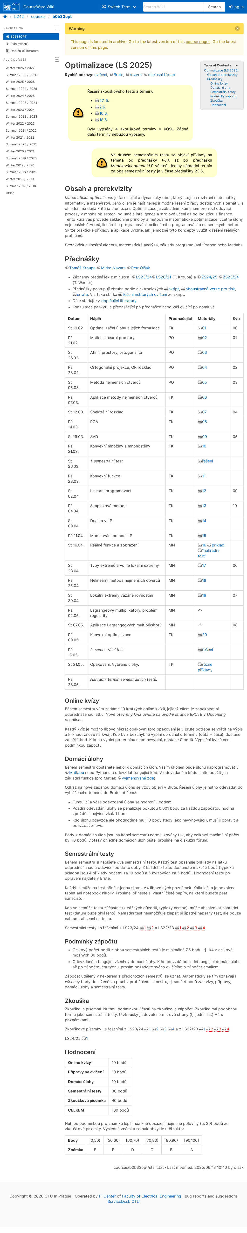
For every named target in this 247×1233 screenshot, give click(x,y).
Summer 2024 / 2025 (21, 89)
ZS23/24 (231, 277)
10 (204, 446)
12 (204, 490)
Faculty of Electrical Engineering (151, 1196)
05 (204, 382)
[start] (6, 16)
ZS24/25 (209, 277)
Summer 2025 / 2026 (21, 75)
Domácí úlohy (220, 87)
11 (204, 476)
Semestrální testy (223, 92)
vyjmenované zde (138, 778)
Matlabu (76, 772)
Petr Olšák (140, 267)
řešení (207, 461)
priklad (218, 545)
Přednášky (214, 79)
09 (204, 436)
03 (204, 352)
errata (82, 294)
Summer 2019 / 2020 (21, 158)
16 (204, 545)
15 (204, 535)
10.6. (103, 113)
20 (204, 634)
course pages (198, 41)
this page (98, 47)
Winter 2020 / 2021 (20, 151)
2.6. (102, 107)
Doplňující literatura (25, 51)
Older (10, 193)
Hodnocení (218, 105)
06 (204, 397)
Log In (238, 6)
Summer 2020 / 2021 (21, 144)
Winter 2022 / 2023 (20, 123)
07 (204, 412)
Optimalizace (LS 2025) (221, 70)
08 (204, 421)
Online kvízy (219, 83)
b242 (19, 16)
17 (204, 565)
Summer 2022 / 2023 (21, 116)
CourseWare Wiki (38, 6)
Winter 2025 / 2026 (20, 82)
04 (204, 367)
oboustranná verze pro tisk (210, 288)
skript (174, 288)
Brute (118, 74)
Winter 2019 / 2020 (20, 165)
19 (204, 595)
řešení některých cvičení (145, 294)
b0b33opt (62, 16)
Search (214, 6)
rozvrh (136, 74)
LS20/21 (163, 277)
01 (204, 328)
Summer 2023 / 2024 (21, 103)
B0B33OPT (19, 36)
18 (204, 580)
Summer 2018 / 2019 (21, 172)
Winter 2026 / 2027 (20, 68)
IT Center (107, 1196)
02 (204, 337)
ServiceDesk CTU (124, 1201)
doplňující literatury (118, 300)
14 (204, 520)
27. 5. (104, 100)
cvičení (100, 74)
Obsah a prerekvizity (222, 75)
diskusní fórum (161, 74)
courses (38, 16)
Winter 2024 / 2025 (20, 96)
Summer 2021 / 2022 (21, 130)
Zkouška (216, 100)
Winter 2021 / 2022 (20, 137)
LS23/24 (144, 277)
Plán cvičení (19, 44)
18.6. (103, 119)
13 (204, 505)
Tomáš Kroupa (82, 267)
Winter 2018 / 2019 (20, 179)
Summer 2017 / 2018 (21, 186)
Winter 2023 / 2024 (20, 110)
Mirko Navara (113, 267)
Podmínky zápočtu (223, 96)
